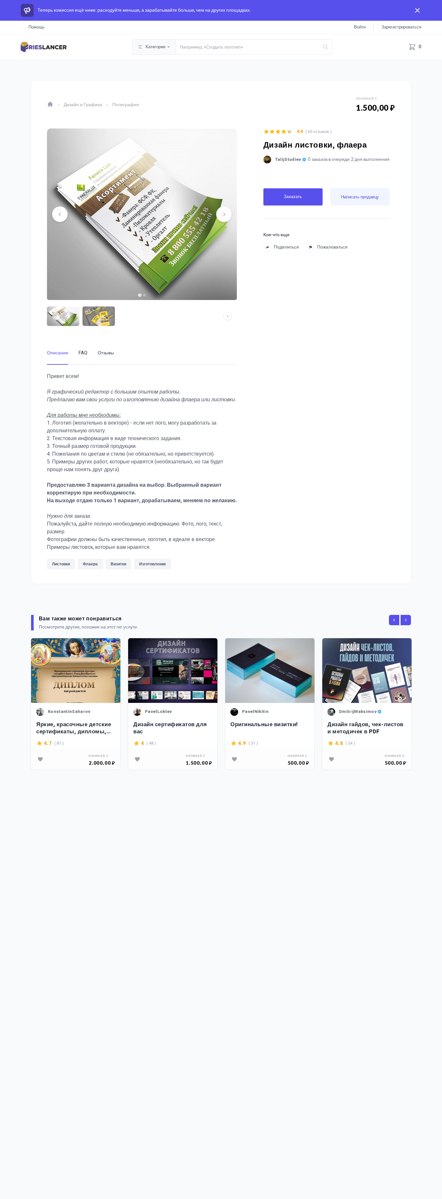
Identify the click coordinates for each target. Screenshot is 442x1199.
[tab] (139, 295)
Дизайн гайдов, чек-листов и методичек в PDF (365, 728)
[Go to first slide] (224, 214)
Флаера (90, 564)
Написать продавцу (360, 197)
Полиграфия (125, 105)
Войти (360, 27)
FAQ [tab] (83, 353)
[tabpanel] (142, 473)
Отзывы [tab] (106, 353)
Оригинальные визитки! (264, 724)
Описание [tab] (57, 353)
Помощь (36, 27)
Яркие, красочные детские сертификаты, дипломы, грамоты (73, 728)
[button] (63, 316)
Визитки (118, 564)
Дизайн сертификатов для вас (170, 728)
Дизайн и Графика (83, 105)
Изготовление (152, 564)
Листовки (61, 564)
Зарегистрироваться (401, 27)
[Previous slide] (60, 214)
